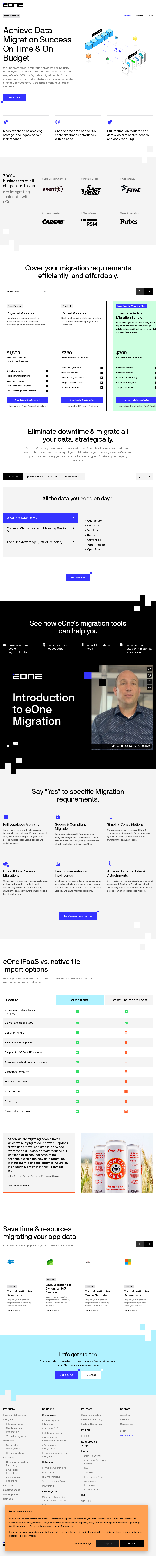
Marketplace (10, 1494)
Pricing (85, 1436)
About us (125, 1415)
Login (123, 1431)
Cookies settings (83, 1543)
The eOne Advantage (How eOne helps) (34, 542)
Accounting (48, 1472)
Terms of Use (67, 1526)
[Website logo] (13, 5)
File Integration (14, 1424)
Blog (86, 1468)
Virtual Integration (16, 1436)
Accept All (107, 1543)
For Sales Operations (54, 1468)
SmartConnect (11, 1490)
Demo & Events (93, 1456)
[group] (19, 1285)
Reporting (8, 1457)
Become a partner (91, 1415)
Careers (124, 1419)
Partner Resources (92, 1424)
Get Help (86, 1501)
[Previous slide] (140, 291)
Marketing (48, 1486)
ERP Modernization (53, 1433)
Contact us (126, 1424)
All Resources (92, 1489)
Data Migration (15, 1453)
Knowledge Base (93, 1477)
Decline (131, 1543)
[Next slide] (148, 291)
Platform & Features (15, 1415)
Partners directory (91, 1419)
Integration (9, 1419)
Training (88, 1472)
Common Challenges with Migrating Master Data (37, 530)
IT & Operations (51, 1477)
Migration (8, 1441)
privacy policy (87, 1522)
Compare (8, 1499)
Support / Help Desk (53, 1481)
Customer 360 (50, 1428)
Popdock (8, 1485)
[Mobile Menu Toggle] (151, 5)
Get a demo (127, 1435)
